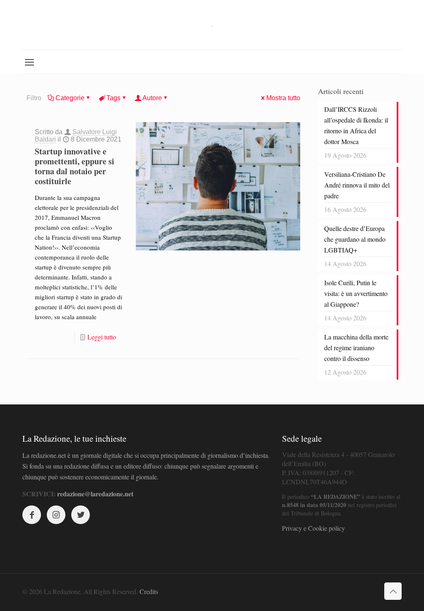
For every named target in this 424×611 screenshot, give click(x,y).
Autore (152, 97)
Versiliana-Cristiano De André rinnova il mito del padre (357, 185)
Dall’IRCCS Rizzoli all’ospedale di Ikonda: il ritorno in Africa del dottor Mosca (356, 125)
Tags (113, 97)
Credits (149, 591)
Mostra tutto (283, 97)
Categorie (69, 97)
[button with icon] (31, 514)
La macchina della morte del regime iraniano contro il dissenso (356, 347)
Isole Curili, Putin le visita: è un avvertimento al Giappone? (356, 293)
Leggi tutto (101, 336)
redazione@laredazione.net (95, 493)
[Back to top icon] (393, 591)
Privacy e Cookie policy (313, 528)
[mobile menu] (29, 62)
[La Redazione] (212, 25)
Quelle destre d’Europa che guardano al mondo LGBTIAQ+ (354, 239)
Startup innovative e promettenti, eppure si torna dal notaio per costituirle (74, 166)
